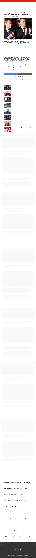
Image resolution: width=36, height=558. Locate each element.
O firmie (9, 546)
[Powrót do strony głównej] (2, 544)
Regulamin (22, 546)
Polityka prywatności (26, 546)
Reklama (19, 546)
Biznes (11, 543)
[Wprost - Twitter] (18, 549)
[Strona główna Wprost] (4, 1)
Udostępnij (11, 74)
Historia (29, 543)
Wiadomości (8, 543)
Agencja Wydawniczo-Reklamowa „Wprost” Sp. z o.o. (16, 553)
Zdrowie (14, 543)
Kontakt (11, 546)
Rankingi (18, 545)
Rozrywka (25, 543)
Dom (22, 543)
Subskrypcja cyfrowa (15, 546)
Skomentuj (26, 74)
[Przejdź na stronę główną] (0, 1)
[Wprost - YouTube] (21, 549)
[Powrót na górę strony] (34, 544)
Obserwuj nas (17, 76)
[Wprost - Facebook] (15, 549)
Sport (17, 543)
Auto (20, 543)
